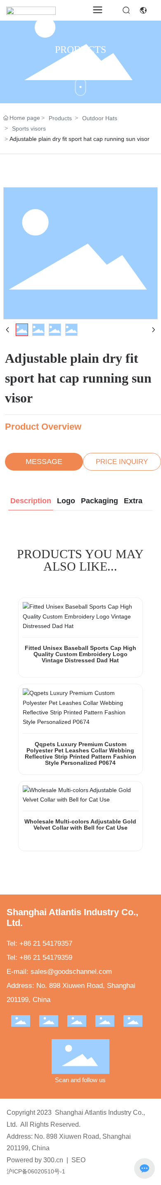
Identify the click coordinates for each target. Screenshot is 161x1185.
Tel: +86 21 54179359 (39, 957)
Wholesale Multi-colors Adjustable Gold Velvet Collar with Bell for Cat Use (80, 824)
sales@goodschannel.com (71, 972)
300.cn (53, 1160)
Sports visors (29, 128)
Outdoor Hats (99, 118)
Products (60, 118)
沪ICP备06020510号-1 (36, 1171)
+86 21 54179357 (45, 943)
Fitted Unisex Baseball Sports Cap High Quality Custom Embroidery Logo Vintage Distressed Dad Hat (80, 654)
